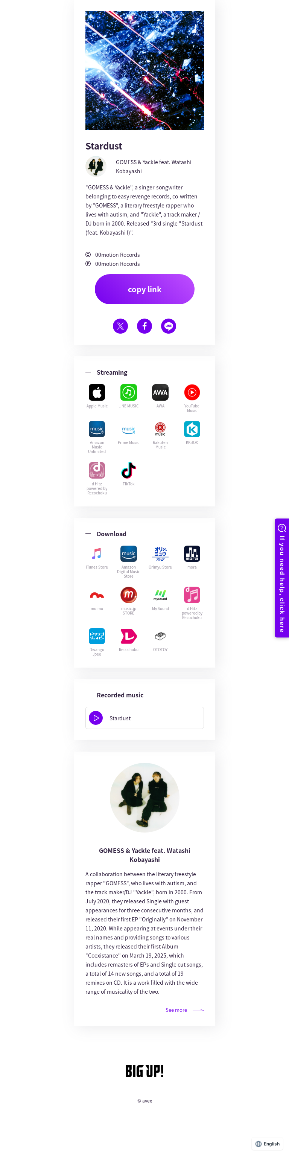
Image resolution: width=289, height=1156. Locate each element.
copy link (144, 289)
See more (176, 1009)
